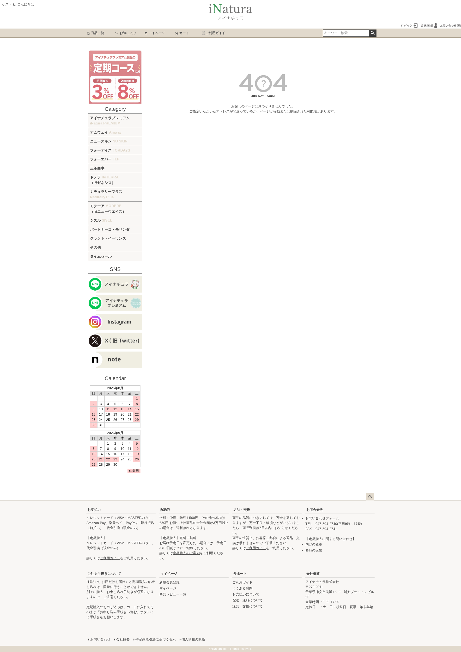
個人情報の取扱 (193, 639)
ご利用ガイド (215, 33)
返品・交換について (247, 606)
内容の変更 (313, 544)
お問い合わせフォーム (322, 518)
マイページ (156, 33)
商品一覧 (97, 33)
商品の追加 (313, 550)
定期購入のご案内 (186, 553)
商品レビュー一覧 (172, 594)
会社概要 (313, 574)
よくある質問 (242, 588)
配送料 (165, 509)
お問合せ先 (314, 509)
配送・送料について (247, 600)
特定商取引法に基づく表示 (155, 639)
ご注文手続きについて (104, 574)
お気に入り (128, 33)
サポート (240, 574)
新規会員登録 (169, 582)
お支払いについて (245, 594)
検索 (372, 33)
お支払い (94, 509)
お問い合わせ (100, 639)
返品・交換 (241, 509)
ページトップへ (370, 496)
